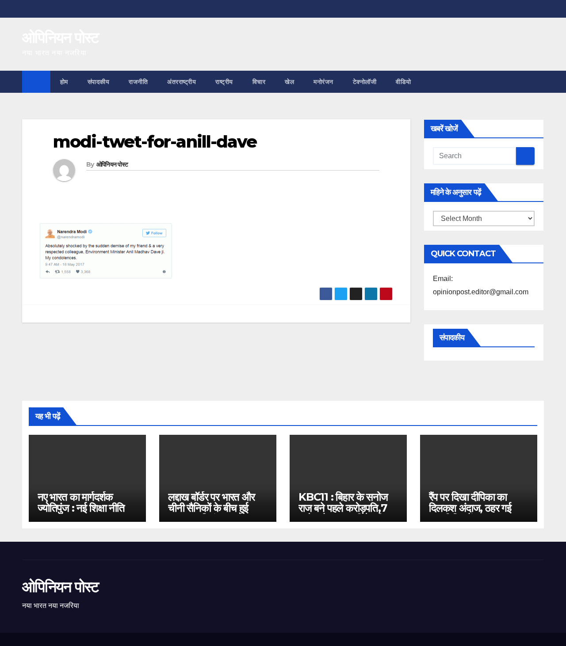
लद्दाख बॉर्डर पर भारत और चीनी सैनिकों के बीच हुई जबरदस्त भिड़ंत (211, 507)
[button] (537, 81)
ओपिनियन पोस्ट (60, 37)
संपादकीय (99, 82)
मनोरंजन (323, 82)
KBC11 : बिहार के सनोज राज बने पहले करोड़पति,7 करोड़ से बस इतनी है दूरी (343, 507)
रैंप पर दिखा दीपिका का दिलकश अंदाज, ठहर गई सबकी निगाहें (470, 507)
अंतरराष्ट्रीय (181, 82)
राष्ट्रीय (224, 82)
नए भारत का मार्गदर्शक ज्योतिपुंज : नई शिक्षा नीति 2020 (81, 507)
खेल (289, 82)
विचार (259, 82)
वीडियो (403, 82)
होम (64, 82)
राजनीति (138, 82)
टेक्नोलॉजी (365, 82)
